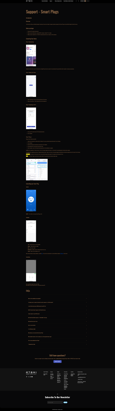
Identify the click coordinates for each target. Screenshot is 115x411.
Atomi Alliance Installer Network (73, 375)
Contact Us (58, 382)
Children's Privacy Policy (66, 378)
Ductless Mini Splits (45, 374)
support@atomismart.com (81, 377)
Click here (61, 253)
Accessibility (66, 381)
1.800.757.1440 (80, 379)
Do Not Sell (65, 382)
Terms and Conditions (65, 376)
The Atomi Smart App (51, 374)
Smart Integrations (52, 377)
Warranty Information (58, 378)
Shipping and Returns (59, 376)
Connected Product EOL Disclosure (65, 386)
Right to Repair (66, 384)
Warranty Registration (59, 380)
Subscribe (65, 402)
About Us (51, 378)
